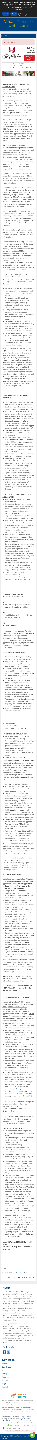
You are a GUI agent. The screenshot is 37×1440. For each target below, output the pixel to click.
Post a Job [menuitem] (6, 1387)
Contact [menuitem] (5, 1380)
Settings (22, 14)
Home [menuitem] (4, 1364)
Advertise (5, 1377)
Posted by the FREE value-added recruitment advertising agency (17, 1272)
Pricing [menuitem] (4, 1374)
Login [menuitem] (4, 1384)
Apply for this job (29, 58)
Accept (6, 14)
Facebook (4, 1352)
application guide (11, 1089)
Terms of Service (8, 4)
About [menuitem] (4, 1370)
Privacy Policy (21, 4)
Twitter (8, 1352)
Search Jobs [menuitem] (6, 1367)
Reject (14, 14)
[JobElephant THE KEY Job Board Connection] (18, 1394)
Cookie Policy (10, 8)
